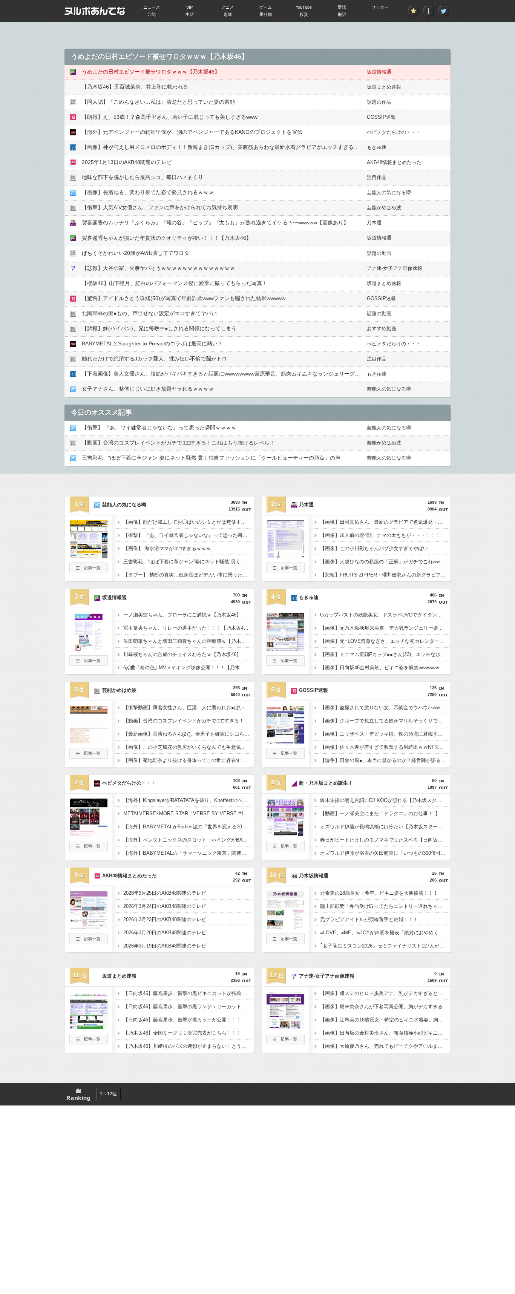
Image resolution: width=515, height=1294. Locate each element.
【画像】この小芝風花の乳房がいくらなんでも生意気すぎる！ (188, 747)
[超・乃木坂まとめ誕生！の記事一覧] (285, 849)
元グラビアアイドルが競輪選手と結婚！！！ (369, 919)
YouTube (304, 7)
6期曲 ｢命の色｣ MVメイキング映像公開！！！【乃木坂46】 (188, 667)
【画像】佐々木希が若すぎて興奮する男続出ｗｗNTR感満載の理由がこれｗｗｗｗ (385, 747)
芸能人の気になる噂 (389, 192)
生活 (189, 14)
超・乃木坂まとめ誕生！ (326, 782)
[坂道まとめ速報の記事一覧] (88, 1042)
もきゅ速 (376, 147)
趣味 (228, 14)
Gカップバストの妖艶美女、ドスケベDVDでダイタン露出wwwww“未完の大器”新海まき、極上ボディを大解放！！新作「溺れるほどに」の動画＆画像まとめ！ (385, 615)
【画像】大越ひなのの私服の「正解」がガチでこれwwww (383, 561)
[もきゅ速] (285, 648)
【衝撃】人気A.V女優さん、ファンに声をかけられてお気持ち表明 (160, 207)
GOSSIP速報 (381, 117)
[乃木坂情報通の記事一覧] (285, 941)
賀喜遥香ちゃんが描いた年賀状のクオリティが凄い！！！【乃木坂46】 (166, 238)
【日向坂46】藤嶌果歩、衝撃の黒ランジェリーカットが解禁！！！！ (188, 1006)
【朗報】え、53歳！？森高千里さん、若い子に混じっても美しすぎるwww (170, 117)
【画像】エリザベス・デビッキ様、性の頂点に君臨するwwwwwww (385, 734)
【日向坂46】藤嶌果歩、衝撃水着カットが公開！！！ (182, 1020)
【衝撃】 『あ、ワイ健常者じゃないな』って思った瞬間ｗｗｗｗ (159, 428)
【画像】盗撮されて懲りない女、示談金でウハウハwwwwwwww (385, 707)
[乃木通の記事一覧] (285, 570)
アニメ (227, 7)
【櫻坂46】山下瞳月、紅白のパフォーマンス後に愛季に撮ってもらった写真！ (174, 283)
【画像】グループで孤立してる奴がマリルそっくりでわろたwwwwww (385, 721)
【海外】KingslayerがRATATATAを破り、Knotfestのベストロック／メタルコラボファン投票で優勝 (188, 800)
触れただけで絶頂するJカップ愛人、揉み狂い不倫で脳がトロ (154, 359)
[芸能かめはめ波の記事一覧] (88, 756)
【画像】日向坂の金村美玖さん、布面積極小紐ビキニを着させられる (385, 1033)
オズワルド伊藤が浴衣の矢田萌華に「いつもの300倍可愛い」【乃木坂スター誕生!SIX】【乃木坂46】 (385, 853)
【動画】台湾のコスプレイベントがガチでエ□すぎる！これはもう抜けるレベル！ (178, 443)
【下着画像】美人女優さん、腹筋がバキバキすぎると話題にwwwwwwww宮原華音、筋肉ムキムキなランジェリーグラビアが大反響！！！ (245, 374)
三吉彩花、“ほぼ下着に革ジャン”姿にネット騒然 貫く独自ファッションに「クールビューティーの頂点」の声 (211, 458)
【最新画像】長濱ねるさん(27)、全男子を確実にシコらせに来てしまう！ (188, 734)
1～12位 (108, 1093)
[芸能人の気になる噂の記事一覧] (88, 570)
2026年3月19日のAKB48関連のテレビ (164, 946)
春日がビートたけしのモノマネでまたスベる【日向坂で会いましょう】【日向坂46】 (385, 840)
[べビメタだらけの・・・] (88, 834)
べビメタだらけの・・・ (394, 132)
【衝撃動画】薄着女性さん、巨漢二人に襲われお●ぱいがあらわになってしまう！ (188, 707)
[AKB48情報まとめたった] (88, 926)
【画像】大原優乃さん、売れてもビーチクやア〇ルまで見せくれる (385, 1046)
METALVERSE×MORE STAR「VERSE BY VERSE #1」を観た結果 (188, 813)
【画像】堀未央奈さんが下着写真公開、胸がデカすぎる (381, 1006)
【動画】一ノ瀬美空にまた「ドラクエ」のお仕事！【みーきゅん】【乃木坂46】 (385, 813)
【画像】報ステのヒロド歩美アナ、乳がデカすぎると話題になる (385, 993)
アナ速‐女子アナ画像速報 (394, 268)
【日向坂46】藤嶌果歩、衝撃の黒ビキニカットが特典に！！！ (188, 993)
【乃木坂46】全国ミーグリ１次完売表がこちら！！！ (182, 1033)
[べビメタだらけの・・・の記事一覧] (88, 849)
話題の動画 (379, 253)
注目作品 (376, 177)
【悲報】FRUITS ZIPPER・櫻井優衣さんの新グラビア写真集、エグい (385, 575)
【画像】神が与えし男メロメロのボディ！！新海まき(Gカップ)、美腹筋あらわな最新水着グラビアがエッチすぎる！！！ (225, 147)
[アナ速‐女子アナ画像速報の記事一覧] (285, 1042)
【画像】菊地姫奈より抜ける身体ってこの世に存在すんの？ (188, 760)
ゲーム (265, 7)
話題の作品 (379, 102)
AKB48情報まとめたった (394, 162)
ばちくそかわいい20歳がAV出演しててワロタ (135, 253)
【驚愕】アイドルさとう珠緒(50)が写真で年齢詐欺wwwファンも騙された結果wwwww (183, 298)
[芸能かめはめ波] (88, 741)
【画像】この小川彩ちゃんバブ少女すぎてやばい (374, 548)
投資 (304, 14)
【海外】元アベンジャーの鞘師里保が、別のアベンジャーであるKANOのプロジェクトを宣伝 (192, 132)
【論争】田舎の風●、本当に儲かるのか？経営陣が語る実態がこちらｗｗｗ (385, 760)
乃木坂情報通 (313, 875)
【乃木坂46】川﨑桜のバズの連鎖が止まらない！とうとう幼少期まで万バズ (188, 1046)
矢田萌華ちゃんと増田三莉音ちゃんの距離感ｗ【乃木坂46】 (188, 641)
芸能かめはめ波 (384, 207)
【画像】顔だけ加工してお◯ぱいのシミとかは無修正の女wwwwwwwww (188, 522)
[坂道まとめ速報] (88, 1027)
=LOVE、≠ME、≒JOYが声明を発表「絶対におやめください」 (385, 932)
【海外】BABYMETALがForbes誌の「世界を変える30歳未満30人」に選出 (188, 826)
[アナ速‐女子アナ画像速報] (285, 1027)
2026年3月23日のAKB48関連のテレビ (164, 919)
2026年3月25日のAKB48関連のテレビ (164, 893)
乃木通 (374, 222)
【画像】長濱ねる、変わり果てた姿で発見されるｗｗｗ (148, 192)
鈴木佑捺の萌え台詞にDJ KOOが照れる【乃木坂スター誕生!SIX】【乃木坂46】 (385, 800)
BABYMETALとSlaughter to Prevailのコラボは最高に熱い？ (152, 343)
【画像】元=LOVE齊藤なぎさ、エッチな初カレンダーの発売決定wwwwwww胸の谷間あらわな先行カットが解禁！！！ (385, 641)
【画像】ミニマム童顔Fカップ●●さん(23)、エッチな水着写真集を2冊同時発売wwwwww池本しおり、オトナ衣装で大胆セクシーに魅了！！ (385, 654)
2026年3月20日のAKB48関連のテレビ (164, 932)
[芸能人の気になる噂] (88, 555)
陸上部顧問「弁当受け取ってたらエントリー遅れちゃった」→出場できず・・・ (385, 906)
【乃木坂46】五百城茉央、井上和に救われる (135, 87)
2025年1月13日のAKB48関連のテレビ (127, 162)
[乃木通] (285, 555)
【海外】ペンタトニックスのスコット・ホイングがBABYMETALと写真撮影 (188, 840)
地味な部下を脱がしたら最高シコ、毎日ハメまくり (142, 177)
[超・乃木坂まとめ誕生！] (285, 834)
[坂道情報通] (88, 648)
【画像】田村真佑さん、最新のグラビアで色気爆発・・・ (384, 522)
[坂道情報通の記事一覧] (88, 663)
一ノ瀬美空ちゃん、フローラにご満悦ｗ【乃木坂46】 (182, 615)
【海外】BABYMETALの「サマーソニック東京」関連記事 (187, 853)
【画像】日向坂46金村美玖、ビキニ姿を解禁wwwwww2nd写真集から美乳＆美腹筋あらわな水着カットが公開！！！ (385, 667)
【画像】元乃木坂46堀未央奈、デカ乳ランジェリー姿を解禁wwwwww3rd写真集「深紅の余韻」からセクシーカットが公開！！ (385, 628)
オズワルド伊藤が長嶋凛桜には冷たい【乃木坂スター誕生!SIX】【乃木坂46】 (385, 826)
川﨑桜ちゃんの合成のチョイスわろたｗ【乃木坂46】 (182, 654)
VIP (189, 7)
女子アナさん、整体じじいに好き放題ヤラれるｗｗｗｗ (148, 389)
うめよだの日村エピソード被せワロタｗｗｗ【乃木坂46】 (151, 72)
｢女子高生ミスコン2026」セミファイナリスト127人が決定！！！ (385, 946)
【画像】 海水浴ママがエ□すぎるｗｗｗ (167, 548)
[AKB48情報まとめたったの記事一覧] (88, 941)
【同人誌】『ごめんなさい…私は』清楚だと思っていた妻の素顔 (158, 102)
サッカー (380, 7)
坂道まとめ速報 (384, 87)
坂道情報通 (379, 72)
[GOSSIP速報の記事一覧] (285, 756)
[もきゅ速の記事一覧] (285, 663)
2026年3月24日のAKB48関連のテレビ (164, 906)
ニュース (151, 7)
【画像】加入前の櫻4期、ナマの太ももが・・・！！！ (380, 535)
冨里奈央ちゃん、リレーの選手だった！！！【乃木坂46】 (187, 628)
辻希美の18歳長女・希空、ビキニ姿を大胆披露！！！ (379, 893)
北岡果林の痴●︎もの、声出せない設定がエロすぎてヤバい (149, 313)
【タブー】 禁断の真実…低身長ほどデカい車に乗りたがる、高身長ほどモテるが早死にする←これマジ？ (188, 575)
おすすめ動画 (381, 328)
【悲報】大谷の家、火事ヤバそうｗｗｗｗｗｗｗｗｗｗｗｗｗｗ (158, 268)
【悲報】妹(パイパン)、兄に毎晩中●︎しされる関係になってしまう (159, 328)
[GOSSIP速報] (285, 741)
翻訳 (342, 14)
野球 (342, 7)
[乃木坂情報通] (285, 926)
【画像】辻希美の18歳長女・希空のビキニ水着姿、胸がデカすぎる (385, 1020)
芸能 (151, 14)
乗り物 (265, 14)
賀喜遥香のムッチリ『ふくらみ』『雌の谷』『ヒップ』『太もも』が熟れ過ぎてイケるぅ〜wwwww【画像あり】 (215, 222)
